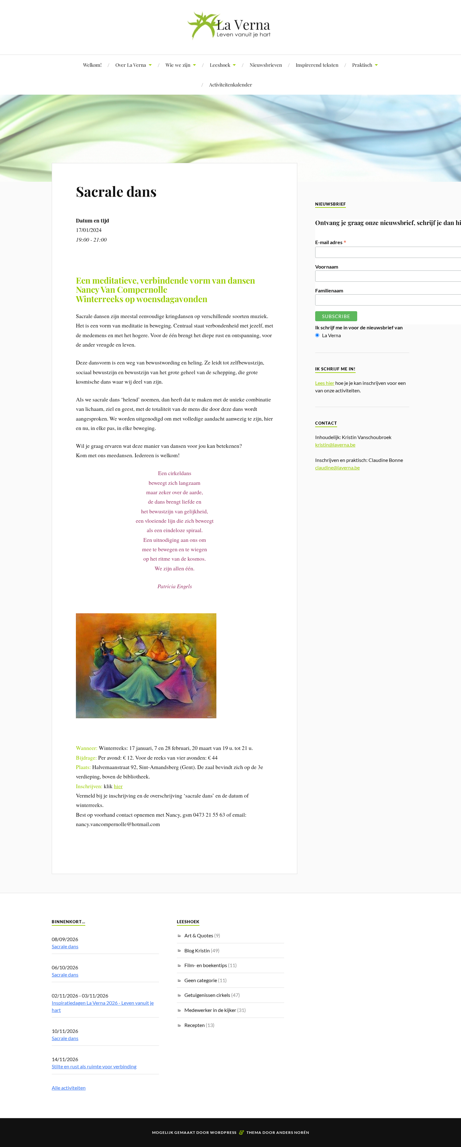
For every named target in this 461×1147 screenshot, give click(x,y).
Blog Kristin (197, 950)
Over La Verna (130, 64)
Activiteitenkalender (230, 84)
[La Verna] (230, 36)
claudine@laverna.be (337, 467)
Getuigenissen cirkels (207, 995)
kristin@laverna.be (335, 445)
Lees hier (324, 383)
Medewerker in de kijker (210, 1010)
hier (118, 786)
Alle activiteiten (69, 1088)
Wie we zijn (178, 64)
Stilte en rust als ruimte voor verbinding (94, 1066)
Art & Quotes (198, 935)
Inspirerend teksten (317, 64)
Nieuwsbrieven (266, 64)
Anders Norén (292, 1132)
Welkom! (92, 64)
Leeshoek (220, 64)
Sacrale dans (116, 191)
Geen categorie (200, 980)
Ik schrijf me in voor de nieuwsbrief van (359, 327)
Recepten (194, 1025)
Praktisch (362, 64)
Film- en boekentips (205, 965)
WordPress (223, 1132)
